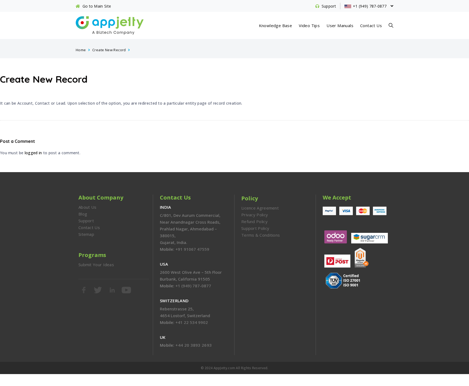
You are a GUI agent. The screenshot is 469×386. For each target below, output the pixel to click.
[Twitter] (98, 290)
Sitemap (86, 234)
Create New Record (109, 49)
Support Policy (255, 228)
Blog (82, 214)
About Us (87, 207)
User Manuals (340, 25)
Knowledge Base (275, 25)
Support (86, 220)
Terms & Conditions (260, 235)
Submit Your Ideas (96, 264)
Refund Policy (254, 221)
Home (81, 49)
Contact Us (371, 25)
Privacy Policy (254, 214)
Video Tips (309, 25)
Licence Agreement (260, 208)
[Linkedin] (112, 290)
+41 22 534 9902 (191, 322)
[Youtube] (126, 290)
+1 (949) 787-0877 (193, 285)
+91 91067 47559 (192, 249)
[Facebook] (84, 290)
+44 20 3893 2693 (193, 345)
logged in (33, 152)
